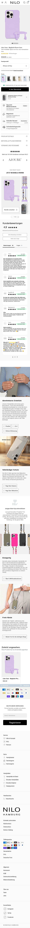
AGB (4, 873)
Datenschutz (7, 827)
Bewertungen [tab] (7, 245)
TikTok (9, 913)
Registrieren (15, 722)
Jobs (4, 895)
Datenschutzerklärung (9, 876)
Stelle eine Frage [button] (15, 238)
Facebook (10, 917)
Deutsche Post (7, 857)
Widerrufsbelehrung (9, 880)
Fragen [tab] (18, 245)
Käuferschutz (7, 823)
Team (4, 892)
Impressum (6, 870)
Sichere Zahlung (8, 830)
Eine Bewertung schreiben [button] (14, 234)
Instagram (10, 909)
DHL (4, 854)
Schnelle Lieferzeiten (9, 820)
